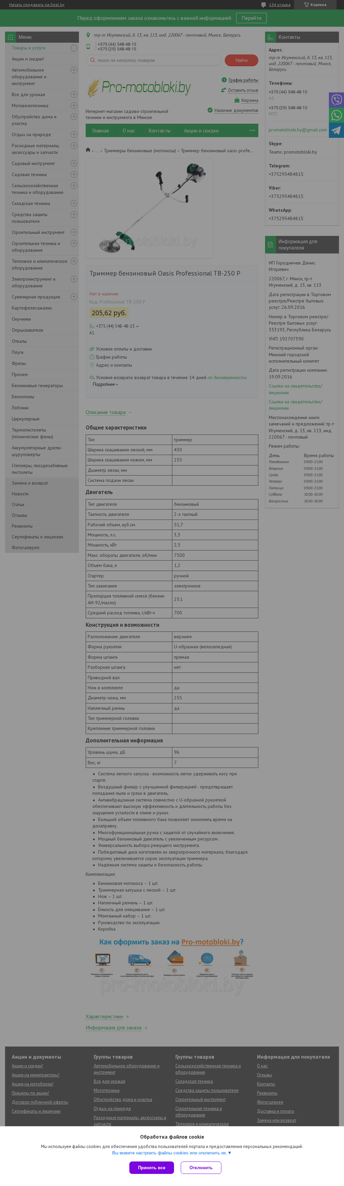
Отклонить (201, 1167)
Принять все (151, 1167)
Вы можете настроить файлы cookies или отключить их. (169, 1152)
